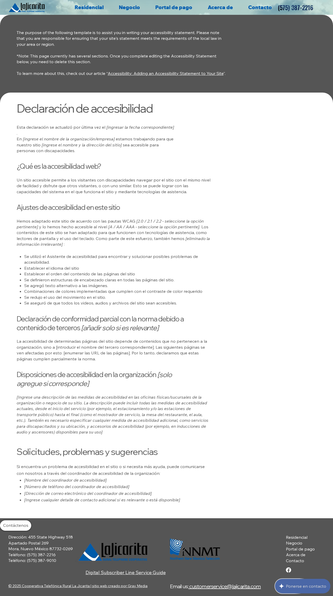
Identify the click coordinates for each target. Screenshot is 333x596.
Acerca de (295, 554)
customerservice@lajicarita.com (224, 586)
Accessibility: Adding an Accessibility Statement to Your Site (165, 73)
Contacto (295, 560)
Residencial (297, 537)
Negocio (294, 543)
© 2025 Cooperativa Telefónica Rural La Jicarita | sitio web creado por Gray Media (78, 586)
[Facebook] (288, 570)
